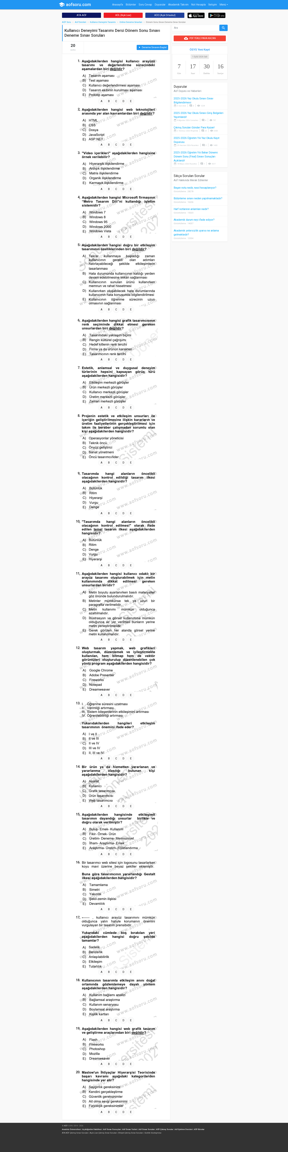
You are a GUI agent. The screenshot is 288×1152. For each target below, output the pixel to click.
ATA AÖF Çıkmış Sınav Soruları (75, 1133)
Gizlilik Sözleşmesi (152, 1133)
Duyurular (160, 4)
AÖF (66, 1126)
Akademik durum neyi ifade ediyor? (194, 219)
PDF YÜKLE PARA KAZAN (200, 38)
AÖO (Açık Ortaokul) (165, 15)
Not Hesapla (198, 4)
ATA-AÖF (81, 15)
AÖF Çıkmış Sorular (164, 1129)
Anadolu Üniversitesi (71, 1129)
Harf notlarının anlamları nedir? (191, 209)
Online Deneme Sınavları (131, 22)
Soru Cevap (145, 4)
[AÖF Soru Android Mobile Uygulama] (217, 15)
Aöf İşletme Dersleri (183, 1129)
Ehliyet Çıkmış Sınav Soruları (130, 1133)
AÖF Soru (66, 22)
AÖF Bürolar (199, 1129)
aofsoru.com (75, 5)
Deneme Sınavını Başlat (152, 47)
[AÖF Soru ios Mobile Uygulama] (196, 15)
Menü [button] (223, 4)
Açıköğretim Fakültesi (92, 1129)
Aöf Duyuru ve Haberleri (187, 91)
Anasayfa (117, 4)
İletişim (212, 4)
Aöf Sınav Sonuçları (112, 1129)
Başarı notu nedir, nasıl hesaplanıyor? (195, 187)
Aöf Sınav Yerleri (129, 1129)
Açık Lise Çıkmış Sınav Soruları (103, 1133)
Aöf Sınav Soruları (147, 1129)
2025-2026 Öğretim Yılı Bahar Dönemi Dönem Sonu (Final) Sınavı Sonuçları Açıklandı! (196, 156)
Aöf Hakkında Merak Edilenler (191, 180)
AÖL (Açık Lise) (123, 15)
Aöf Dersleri (80, 22)
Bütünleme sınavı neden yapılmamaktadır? (198, 198)
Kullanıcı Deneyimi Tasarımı (103, 22)
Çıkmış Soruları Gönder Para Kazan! (194, 127)
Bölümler (131, 4)
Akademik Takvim (178, 4)
